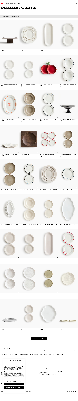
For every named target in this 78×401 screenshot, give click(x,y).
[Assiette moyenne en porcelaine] (68, 174)
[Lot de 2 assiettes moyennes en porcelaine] (29, 174)
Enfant (15, 3)
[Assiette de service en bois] (10, 34)
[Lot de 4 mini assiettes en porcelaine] (48, 139)
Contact (40, 373)
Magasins (41, 371)
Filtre (75, 18)
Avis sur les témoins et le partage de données (14, 381)
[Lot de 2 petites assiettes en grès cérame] (48, 278)
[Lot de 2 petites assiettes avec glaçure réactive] (68, 139)
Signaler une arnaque (43, 375)
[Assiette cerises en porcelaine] (48, 69)
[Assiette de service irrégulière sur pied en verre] (68, 104)
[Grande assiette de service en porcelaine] (68, 209)
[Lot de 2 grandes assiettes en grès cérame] (29, 278)
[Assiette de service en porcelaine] (48, 34)
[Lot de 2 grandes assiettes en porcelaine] (68, 34)
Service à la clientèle (43, 368)
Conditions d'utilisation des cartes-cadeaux (47, 374)
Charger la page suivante (39, 338)
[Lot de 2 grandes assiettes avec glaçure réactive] (10, 174)
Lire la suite (60, 371)
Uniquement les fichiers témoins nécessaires (14, 387)
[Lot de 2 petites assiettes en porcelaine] (10, 69)
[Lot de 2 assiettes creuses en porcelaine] (68, 69)
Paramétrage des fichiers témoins (45, 378)
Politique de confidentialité (44, 372)
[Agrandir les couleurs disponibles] (21, 51)
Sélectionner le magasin (15, 16)
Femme (7, 3)
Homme (11, 3)
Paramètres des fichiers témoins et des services (14, 391)
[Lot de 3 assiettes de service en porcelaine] (29, 34)
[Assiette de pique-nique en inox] (10, 313)
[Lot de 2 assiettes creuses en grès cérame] (10, 278)
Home (19, 3)
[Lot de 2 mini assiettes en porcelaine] (29, 69)
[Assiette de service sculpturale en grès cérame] (10, 139)
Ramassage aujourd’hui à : (6, 16)
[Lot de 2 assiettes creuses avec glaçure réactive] (29, 104)
